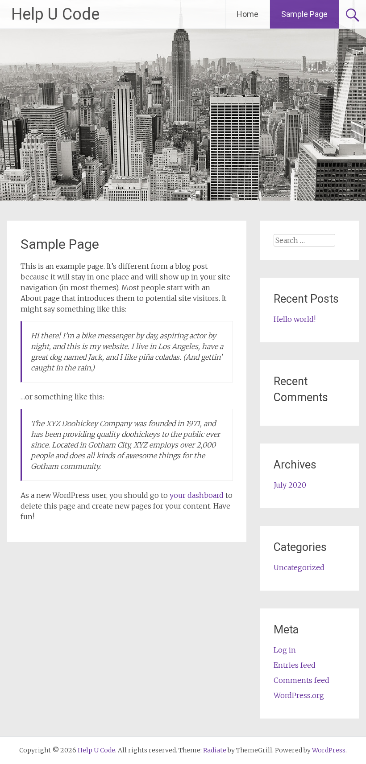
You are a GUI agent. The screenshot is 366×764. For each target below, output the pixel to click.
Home (247, 14)
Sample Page (304, 14)
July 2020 (290, 485)
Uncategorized (299, 567)
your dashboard (197, 495)
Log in (285, 649)
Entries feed (295, 665)
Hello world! (295, 319)
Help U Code (55, 14)
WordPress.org (299, 695)
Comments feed (301, 680)
